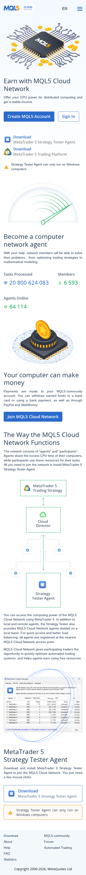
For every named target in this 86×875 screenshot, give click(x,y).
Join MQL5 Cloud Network (33, 416)
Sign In (68, 116)
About (8, 842)
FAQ (7, 853)
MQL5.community (57, 836)
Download (22, 137)
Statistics (10, 859)
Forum (49, 842)
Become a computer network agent (34, 240)
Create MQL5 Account (29, 116)
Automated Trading (58, 847)
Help (7, 847)
